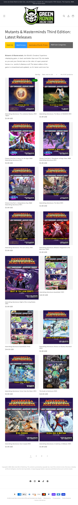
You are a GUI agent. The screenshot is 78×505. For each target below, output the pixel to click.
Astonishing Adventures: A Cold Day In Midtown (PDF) (55, 444)
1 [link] (30, 456)
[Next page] (47, 456)
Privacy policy (56, 498)
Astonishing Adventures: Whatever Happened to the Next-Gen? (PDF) (54, 248)
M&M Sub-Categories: (58, 45)
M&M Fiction (21, 45)
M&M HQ (10, 45)
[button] (4, 16)
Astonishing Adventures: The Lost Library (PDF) (19, 247)
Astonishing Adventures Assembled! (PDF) (51, 292)
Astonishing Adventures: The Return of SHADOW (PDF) (55, 114)
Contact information (40, 500)
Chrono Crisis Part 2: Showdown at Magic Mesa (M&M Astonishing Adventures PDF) (55, 159)
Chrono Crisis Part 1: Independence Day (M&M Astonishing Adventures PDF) (18, 204)
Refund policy (47, 498)
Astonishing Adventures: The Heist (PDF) (51, 203)
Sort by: (37, 74)
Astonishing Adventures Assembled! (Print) (17, 346)
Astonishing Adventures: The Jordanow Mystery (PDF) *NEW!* (21, 115)
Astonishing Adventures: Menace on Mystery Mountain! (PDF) (55, 347)
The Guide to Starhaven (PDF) (48, 391)
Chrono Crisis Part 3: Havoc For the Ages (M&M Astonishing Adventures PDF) (18, 159)
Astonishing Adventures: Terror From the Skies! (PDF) (20, 391)
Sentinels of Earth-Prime (38, 45)
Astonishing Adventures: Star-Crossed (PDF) (18, 444)
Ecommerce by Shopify (36, 498)
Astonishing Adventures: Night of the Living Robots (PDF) (20, 303)
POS (26, 498)
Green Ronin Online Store (18, 498)
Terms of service (66, 498)
